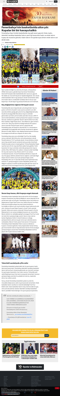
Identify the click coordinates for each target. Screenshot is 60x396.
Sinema (19, 380)
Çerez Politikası (4, 394)
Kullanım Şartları (35, 378)
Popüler (40, 4)
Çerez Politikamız (35, 379)
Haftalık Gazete (48, 379)
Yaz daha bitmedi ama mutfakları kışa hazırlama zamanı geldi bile (49, 236)
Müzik (18, 379)
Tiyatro (19, 382)
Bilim (52, 4)
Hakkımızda (33, 386)
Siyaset (14, 4)
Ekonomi (20, 4)
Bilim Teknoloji (7, 386)
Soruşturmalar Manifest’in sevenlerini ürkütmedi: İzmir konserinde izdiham (48, 146)
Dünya (24, 4)
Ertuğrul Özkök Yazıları (50, 378)
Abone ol (51, 1)
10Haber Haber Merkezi (10, 42)
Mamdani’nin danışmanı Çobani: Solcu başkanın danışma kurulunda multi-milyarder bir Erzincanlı (49, 193)
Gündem (5, 4)
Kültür (28, 4)
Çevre (49, 4)
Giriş (56, 1)
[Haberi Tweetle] (3, 46)
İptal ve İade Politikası (36, 380)
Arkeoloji (19, 378)
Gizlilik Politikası (34, 383)
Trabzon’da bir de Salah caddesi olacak (49, 222)
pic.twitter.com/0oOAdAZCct (23, 314)
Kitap (45, 4)
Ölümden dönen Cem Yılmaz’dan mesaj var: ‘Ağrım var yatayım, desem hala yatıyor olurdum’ (49, 118)
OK (57, 388)
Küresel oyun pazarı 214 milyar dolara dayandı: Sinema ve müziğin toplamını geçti (49, 177)
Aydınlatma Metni (35, 376)
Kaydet (46, 335)
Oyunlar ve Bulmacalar (32, 367)
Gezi (56, 4)
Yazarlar (10, 4)
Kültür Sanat (20, 376)
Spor (32, 4)
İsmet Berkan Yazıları (49, 376)
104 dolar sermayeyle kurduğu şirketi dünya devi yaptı (49, 207)
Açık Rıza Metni (34, 382)
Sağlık (36, 4)
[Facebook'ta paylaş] (5, 46)
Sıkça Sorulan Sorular (36, 385)
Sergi (18, 383)
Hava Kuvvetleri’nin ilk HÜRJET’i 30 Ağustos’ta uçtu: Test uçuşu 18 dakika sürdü (49, 132)
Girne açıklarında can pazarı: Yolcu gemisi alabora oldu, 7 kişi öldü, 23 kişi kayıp (49, 104)
